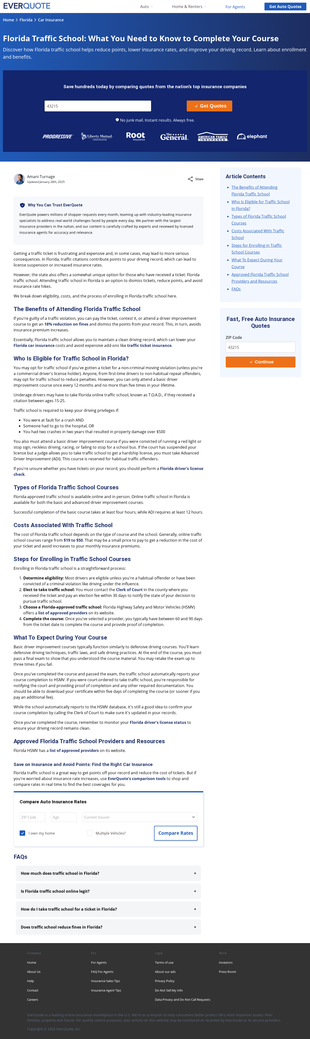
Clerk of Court (129, 589)
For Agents (235, 6)
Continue (264, 361)
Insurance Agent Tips (106, 990)
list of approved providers (62, 613)
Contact (33, 990)
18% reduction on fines (66, 324)
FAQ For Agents (102, 971)
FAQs (236, 289)
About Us (33, 971)
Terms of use (164, 962)
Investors (225, 962)
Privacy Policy (165, 981)
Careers (32, 999)
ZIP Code (55, 97)
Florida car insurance (34, 345)
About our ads (165, 971)
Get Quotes (213, 106)
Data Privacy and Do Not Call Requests (182, 999)
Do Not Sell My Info (169, 990)
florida (26, 20)
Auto (144, 6)
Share (199, 179)
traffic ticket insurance (149, 345)
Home (8, 20)
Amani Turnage (41, 177)
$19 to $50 (73, 540)
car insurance (51, 20)
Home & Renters (187, 6)
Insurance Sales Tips (105, 981)
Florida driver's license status (158, 722)
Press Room (227, 971)
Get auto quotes (285, 6)
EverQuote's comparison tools (137, 778)
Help (30, 981)
